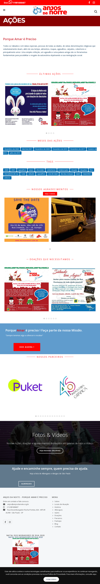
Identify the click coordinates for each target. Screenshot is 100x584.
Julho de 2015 (15, 153)
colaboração (63, 170)
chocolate (40, 170)
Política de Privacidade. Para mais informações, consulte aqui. (72, 574)
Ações (57, 513)
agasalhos (22, 170)
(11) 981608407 (12, 507)
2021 (13, 170)
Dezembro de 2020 (42, 149)
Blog (56, 524)
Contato (58, 526)
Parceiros (58, 518)
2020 (6, 170)
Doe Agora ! (27, 347)
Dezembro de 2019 (60, 149)
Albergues (26, 484)
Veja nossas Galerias (50, 451)
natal (23, 174)
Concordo (51, 579)
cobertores (51, 170)
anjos (31, 170)
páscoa (7, 178)
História (58, 507)
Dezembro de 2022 (12, 149)
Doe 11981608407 (14, 2)
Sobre (57, 501)
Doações (58, 515)
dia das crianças (67, 174)
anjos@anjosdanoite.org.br (18, 504)
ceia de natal (53, 174)
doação (74, 170)
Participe (58, 521)
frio (91, 170)
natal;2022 (87, 174)
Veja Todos (50, 194)
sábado (31, 174)
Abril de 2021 (27, 149)
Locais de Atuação (62, 504)
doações (83, 170)
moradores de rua (11, 174)
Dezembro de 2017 (77, 149)
